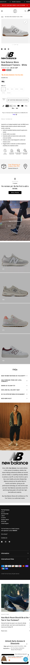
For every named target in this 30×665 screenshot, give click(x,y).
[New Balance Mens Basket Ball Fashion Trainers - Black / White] (3, 81)
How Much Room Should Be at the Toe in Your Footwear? (15, 618)
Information (5, 553)
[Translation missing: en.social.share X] (5, 49)
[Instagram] (6, 542)
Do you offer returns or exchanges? (13, 394)
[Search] (25, 11)
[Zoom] (25, 22)
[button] (9, 226)
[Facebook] (3, 542)
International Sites (7, 559)
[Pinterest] (10, 541)
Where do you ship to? (8, 385)
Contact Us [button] (4, 537)
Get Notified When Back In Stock (18, 100)
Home (2, 16)
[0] (28, 11)
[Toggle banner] (27, 5)
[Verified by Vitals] (9, 660)
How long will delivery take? (10, 390)
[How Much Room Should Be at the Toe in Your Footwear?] (15, 598)
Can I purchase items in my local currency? (11, 380)
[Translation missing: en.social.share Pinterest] (9, 49)
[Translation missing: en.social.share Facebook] (2, 49)
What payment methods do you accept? (13, 376)
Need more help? (6, 398)
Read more (4, 630)
